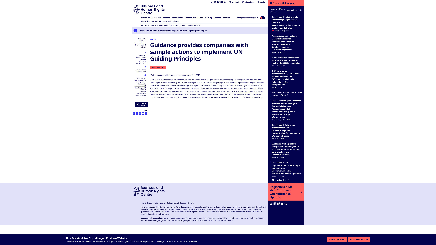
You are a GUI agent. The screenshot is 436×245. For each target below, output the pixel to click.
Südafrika (139, 71)
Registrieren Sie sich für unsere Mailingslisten (160, 21)
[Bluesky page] (218, 2)
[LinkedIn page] (214, 2)
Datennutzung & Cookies (176, 203)
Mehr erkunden (279, 180)
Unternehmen (164, 18)
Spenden (217, 18)
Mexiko (144, 70)
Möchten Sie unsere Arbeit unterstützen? (287, 94)
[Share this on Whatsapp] (134, 113)
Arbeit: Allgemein (141, 78)
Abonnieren (249, 2)
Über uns (226, 18)
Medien (162, 203)
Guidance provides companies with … (186, 25)
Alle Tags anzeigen (142, 104)
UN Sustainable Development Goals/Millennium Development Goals (141, 91)
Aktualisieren (293, 10)
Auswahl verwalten (359, 239)
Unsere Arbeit (177, 18)
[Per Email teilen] (146, 113)
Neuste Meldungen (149, 18)
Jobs (156, 203)
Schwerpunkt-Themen (194, 18)
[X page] (211, 2)
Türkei (144, 71)
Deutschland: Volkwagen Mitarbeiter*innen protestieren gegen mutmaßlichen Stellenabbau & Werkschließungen (286, 130)
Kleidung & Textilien (140, 63)
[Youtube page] (221, 2)
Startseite (144, 25)
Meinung (208, 18)
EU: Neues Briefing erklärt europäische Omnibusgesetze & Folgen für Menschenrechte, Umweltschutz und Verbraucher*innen (286, 149)
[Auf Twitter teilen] (137, 113)
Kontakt (191, 203)
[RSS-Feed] (225, 2)
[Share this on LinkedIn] (140, 113)
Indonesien (138, 70)
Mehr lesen (156, 67)
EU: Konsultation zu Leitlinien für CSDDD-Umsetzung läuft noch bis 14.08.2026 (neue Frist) (286, 60)
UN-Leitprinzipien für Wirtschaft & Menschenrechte (140, 84)
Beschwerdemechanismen (141, 80)
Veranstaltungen (147, 203)
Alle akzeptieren (336, 239)
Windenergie (142, 61)
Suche (262, 2)
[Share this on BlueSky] (143, 113)
